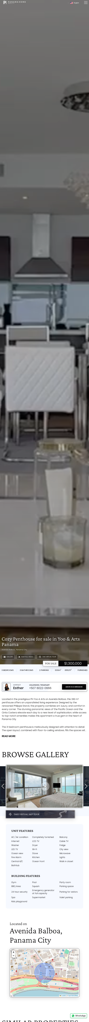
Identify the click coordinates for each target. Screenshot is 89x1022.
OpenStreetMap (73, 996)
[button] (13, 952)
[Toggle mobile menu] (85, 3)
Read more (9, 736)
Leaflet (63, 996)
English (76, 3)
